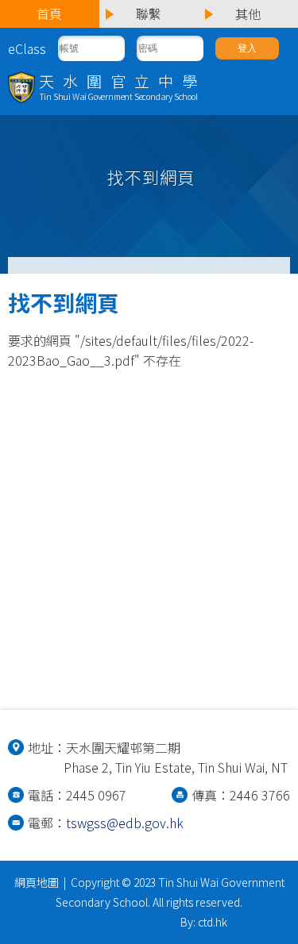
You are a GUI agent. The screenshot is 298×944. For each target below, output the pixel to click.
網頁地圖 (36, 882)
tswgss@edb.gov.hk (125, 822)
